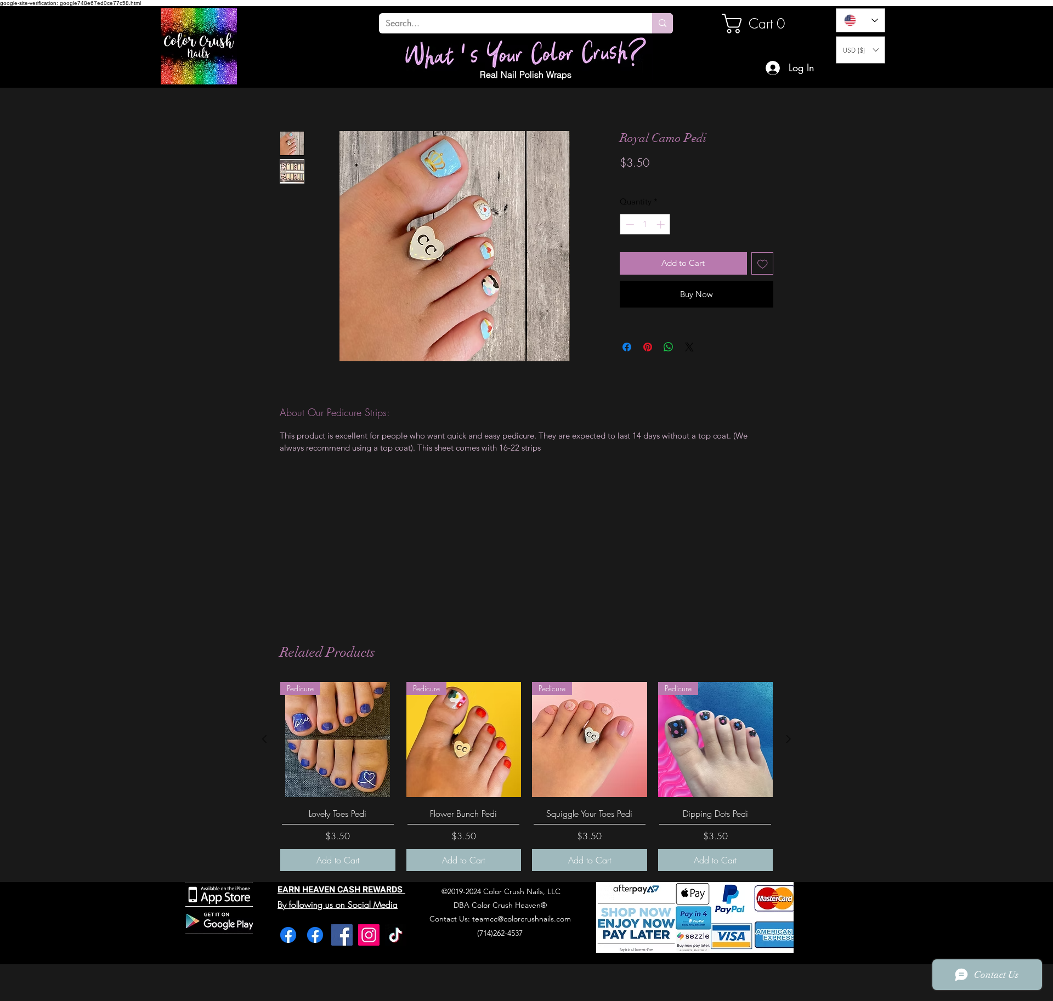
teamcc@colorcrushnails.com (521, 919)
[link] (759, 23)
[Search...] (662, 23)
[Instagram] (369, 935)
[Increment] (661, 224)
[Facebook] (288, 935)
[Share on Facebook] (626, 347)
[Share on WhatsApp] (668, 347)
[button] (860, 50)
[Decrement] (628, 224)
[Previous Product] (264, 739)
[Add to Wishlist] (762, 263)
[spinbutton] (645, 224)
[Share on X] (689, 347)
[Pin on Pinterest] (647, 347)
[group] (526, 776)
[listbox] (860, 50)
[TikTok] (395, 935)
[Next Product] (788, 739)
